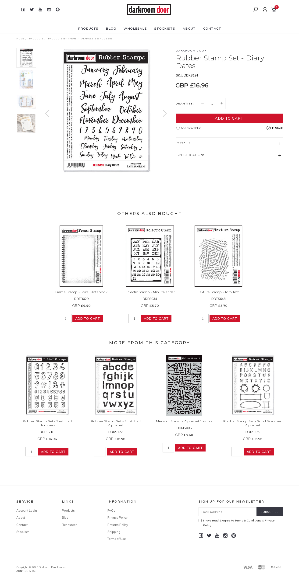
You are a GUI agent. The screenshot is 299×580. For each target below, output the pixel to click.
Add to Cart (229, 118)
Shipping (113, 532)
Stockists (164, 28)
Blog (111, 28)
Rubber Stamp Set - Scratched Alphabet (116, 423)
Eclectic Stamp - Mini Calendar (150, 292)
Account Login (26, 510)
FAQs (111, 510)
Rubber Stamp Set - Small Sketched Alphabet (252, 423)
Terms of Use (116, 539)
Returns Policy (117, 525)
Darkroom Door (191, 50)
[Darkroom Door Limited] (149, 9)
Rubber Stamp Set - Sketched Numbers (47, 423)
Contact (212, 28)
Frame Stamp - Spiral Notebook (81, 292)
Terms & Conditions (248, 520)
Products (88, 28)
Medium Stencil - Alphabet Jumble (184, 421)
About (189, 28)
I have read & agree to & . (238, 523)
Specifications (191, 155)
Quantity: (184, 103)
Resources (69, 525)
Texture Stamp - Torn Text (218, 292)
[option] (106, 111)
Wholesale (135, 28)
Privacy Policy (117, 517)
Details (184, 143)
